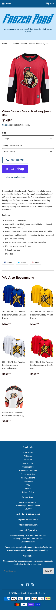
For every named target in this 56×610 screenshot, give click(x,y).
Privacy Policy (28, 492)
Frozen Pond (20, 593)
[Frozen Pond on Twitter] (22, 585)
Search (28, 488)
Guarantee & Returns (28, 470)
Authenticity (28, 463)
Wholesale (28, 481)
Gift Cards (28, 456)
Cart (52, 4)
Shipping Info (28, 467)
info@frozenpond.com (28, 525)
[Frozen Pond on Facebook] (27, 585)
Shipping (6, 125)
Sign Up (48, 571)
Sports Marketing (28, 474)
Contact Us (28, 452)
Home (4, 44)
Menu (8, 4)
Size (4, 133)
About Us (28, 460)
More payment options (15, 177)
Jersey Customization (12, 145)
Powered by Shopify (36, 593)
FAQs (28, 485)
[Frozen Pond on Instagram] (32, 585)
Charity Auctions (28, 478)
